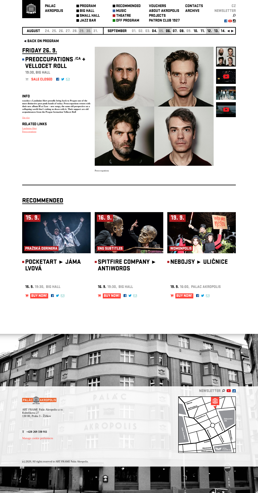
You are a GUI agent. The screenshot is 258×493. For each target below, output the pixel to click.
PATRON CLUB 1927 (164, 21)
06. (168, 31)
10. (196, 31)
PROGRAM (88, 6)
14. (223, 31)
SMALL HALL (90, 16)
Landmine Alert (29, 128)
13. (216, 31)
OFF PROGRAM (127, 21)
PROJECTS (157, 16)
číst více (26, 117)
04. (154, 31)
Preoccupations (29, 131)
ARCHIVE (192, 11)
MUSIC (121, 11)
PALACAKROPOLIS (54, 9)
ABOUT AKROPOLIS (164, 11)
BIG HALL (87, 11)
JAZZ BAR (88, 21)
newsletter (225, 11)
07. (175, 31)
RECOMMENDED (128, 6)
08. (182, 31)
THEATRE (123, 16)
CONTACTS (194, 6)
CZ (234, 6)
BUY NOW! (39, 296)
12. (209, 31)
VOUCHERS (157, 6)
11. (203, 31)
